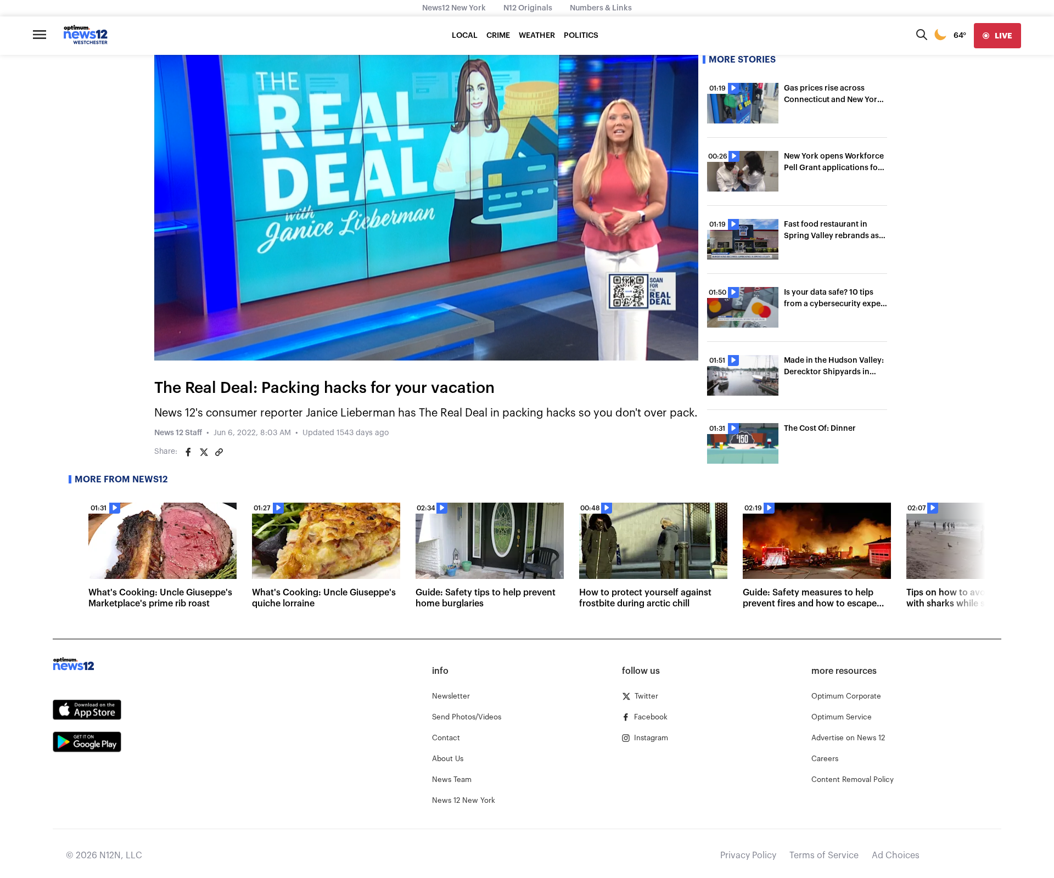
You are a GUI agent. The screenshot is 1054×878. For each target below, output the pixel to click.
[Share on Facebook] (188, 452)
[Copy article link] (219, 452)
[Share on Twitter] (203, 452)
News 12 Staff (178, 433)
